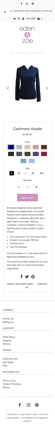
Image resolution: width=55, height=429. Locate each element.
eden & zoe (31, 414)
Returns (6, 343)
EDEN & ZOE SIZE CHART (20, 283)
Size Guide (8, 362)
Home (13, 52)
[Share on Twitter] (27, 277)
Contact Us (8, 318)
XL (33, 173)
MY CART (34, 18)
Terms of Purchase (12, 383)
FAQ (5, 365)
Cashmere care (10, 358)
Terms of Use (9, 380)
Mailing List (8, 322)
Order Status (9, 336)
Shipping (7, 340)
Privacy (6, 387)
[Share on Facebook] (21, 277)
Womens (21, 52)
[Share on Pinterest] (33, 277)
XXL (42, 173)
